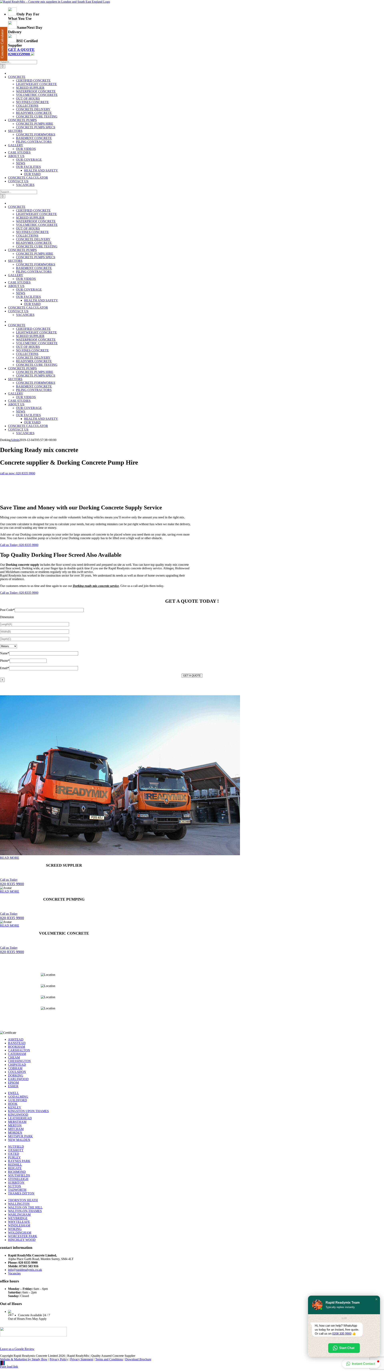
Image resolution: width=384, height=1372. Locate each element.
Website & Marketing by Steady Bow (23, 1359)
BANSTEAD (17, 1043)
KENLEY (14, 1107)
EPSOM (13, 1082)
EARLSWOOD (18, 1079)
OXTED (13, 1153)
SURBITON (16, 1182)
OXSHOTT (15, 1150)
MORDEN (15, 1132)
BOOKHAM (16, 1046)
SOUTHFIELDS (19, 1175)
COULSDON (17, 1072)
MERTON (15, 1125)
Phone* (5, 660)
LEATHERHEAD (20, 1118)
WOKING (15, 1229)
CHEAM (14, 1057)
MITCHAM (16, 1129)
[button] (376, 1299)
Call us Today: (19, 545)
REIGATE (15, 1168)
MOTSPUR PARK (20, 1136)
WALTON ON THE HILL (25, 1207)
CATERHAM (17, 1054)
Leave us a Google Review (17, 1349)
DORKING (15, 1075)
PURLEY (14, 1157)
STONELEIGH (18, 1179)
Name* (4, 653)
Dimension (7, 617)
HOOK (13, 1104)
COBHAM (15, 1068)
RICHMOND (17, 1171)
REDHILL (15, 1164)
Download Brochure (138, 1359)
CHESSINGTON (19, 1061)
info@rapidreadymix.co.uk (25, 1269)
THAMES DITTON (21, 1193)
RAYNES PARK (19, 1161)
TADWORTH (17, 1189)
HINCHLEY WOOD (22, 1239)
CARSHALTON (19, 1050)
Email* (4, 668)
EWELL (13, 1093)
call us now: (17, 473)
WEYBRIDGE (18, 1218)
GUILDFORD (17, 1100)
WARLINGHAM (19, 1214)
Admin (15, 440)
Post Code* (7, 610)
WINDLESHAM (19, 1225)
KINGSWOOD (18, 1114)
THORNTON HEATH (23, 1200)
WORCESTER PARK (22, 1236)
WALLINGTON (19, 1203)
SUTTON (14, 1186)
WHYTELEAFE (19, 1221)
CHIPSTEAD (17, 1064)
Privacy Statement (81, 1359)
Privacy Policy (59, 1359)
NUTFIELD (16, 1146)
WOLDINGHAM (19, 1232)
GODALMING (18, 1096)
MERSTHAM (17, 1122)
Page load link (9, 1366)
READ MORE (9, 857)
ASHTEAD (15, 1039)
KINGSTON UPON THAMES (28, 1111)
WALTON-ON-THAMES (25, 1211)
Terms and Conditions (109, 1359)
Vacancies (14, 1273)
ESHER (13, 1086)
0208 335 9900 (341, 1333)
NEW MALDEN (19, 1140)
